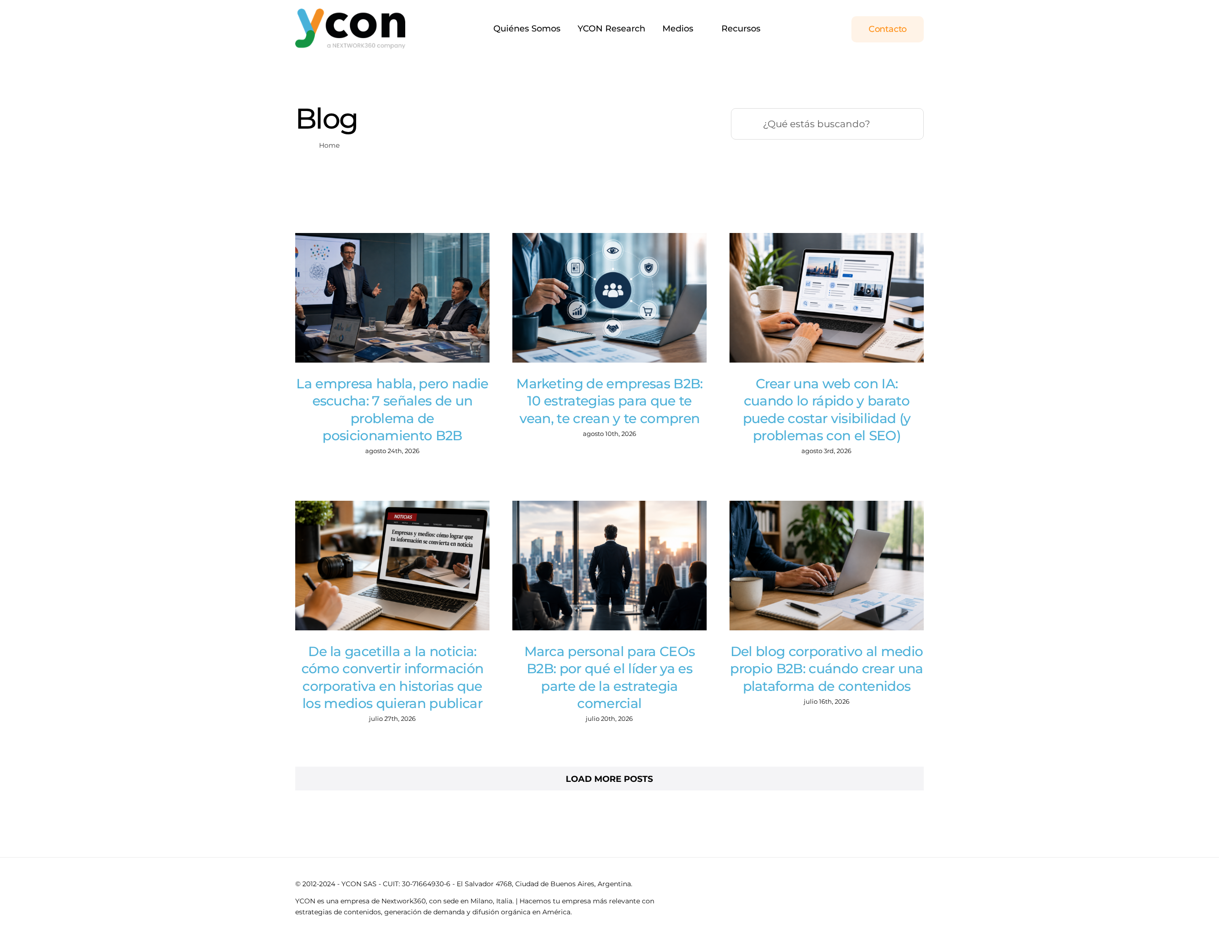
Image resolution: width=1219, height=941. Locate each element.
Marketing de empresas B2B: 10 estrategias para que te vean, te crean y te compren (609, 400)
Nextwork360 (403, 901)
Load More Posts (609, 779)
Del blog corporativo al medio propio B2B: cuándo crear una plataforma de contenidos (826, 668)
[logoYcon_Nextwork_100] (350, 13)
